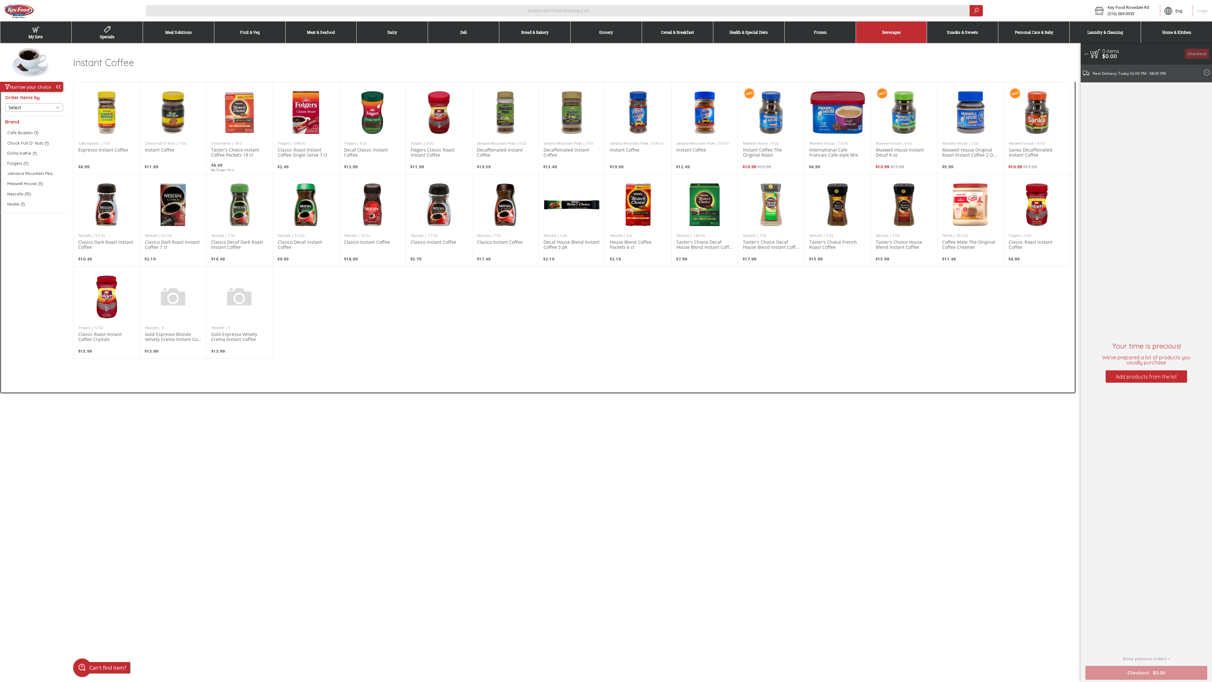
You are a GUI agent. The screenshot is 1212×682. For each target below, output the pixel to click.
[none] (107, 128)
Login (1202, 10)
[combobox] (564, 10)
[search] (976, 10)
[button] (1125, 10)
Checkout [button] (1197, 53)
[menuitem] (35, 32)
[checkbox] (34, 132)
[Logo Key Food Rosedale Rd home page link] (19, 11)
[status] (1110, 51)
